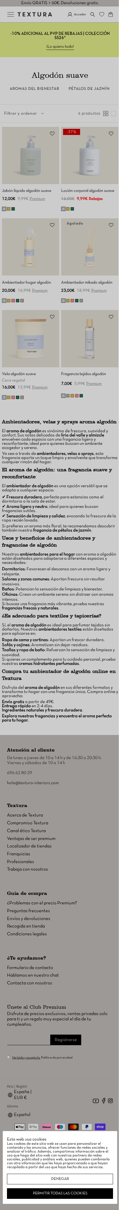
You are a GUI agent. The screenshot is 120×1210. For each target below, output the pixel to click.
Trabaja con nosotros (27, 870)
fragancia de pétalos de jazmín (81, 531)
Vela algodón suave (19, 368)
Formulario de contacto (30, 968)
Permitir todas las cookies (58, 1193)
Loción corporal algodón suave (85, 189)
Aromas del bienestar (34, 89)
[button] (88, 14)
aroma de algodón (23, 432)
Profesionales (20, 862)
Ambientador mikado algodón (84, 278)
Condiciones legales (27, 935)
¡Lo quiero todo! (58, 47)
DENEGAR (58, 1179)
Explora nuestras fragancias (28, 717)
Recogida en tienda (26, 927)
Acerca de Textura (25, 816)
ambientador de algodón (29, 487)
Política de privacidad (57, 1058)
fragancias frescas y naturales (30, 609)
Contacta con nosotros (29, 984)
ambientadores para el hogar (47, 555)
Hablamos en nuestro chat (33, 976)
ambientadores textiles (60, 630)
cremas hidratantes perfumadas (63, 664)
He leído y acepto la (26, 1058)
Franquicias (18, 854)
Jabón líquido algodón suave (26, 189)
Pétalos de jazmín (89, 89)
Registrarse (66, 1040)
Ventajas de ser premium (31, 839)
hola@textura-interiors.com (33, 784)
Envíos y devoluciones (28, 919)
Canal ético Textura (26, 831)
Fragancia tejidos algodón (81, 368)
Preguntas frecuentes (28, 911)
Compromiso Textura (27, 824)
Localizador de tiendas (29, 847)
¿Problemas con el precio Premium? (42, 904)
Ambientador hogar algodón (26, 278)
